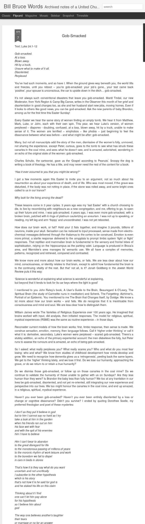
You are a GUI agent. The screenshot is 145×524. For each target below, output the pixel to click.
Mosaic (44, 15)
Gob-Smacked (74, 35)
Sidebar (55, 15)
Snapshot (68, 15)
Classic (6, 15)
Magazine (31, 15)
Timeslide (82, 15)
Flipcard (18, 15)
